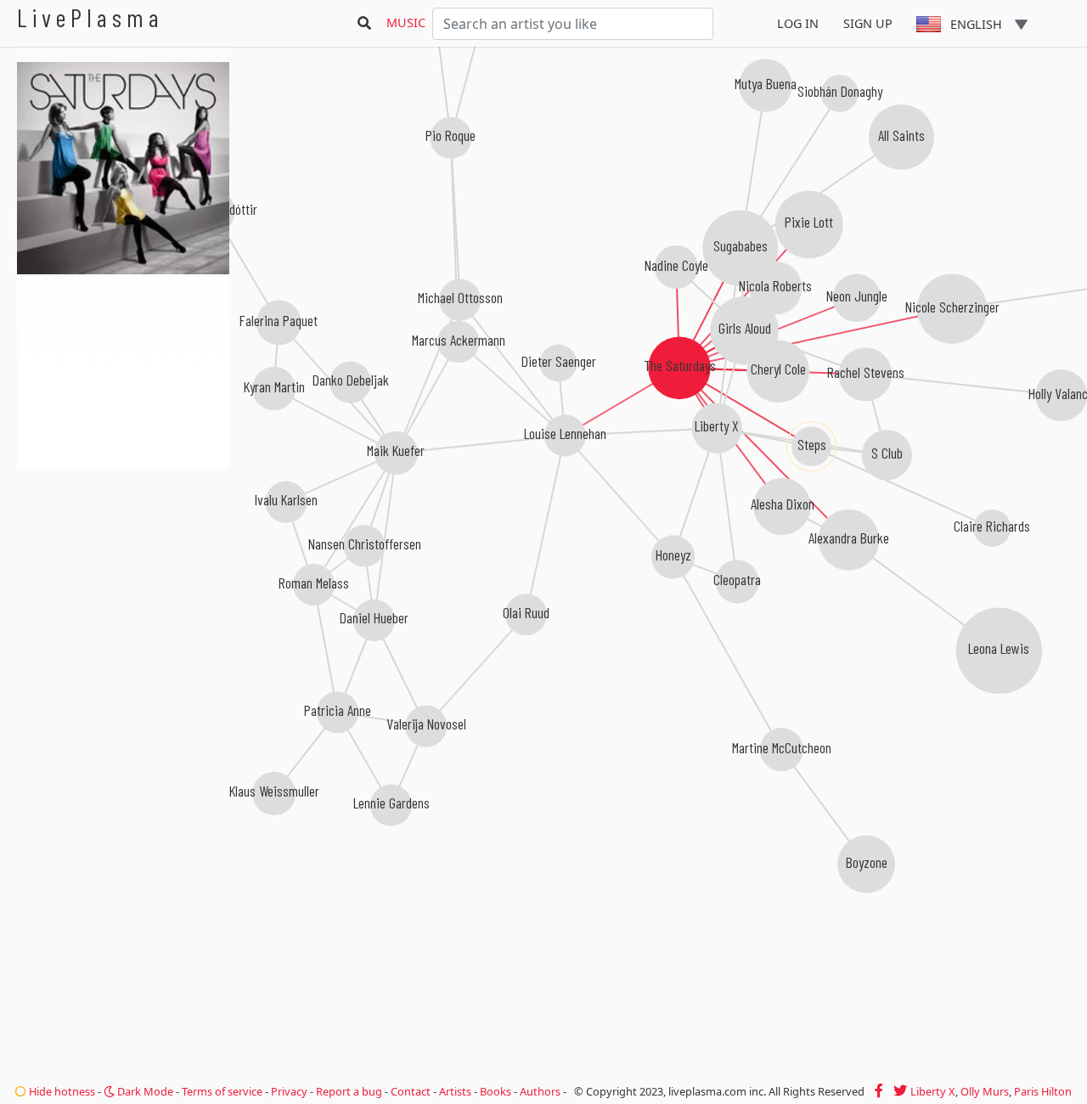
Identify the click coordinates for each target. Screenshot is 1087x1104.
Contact (411, 1091)
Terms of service (222, 1091)
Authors (540, 1091)
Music (405, 22)
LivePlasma (90, 17)
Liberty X (932, 1091)
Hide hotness (60, 1091)
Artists (455, 1091)
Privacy (289, 1091)
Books (495, 1091)
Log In (798, 23)
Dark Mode (144, 1091)
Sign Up (868, 23)
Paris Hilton (1043, 1091)
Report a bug (349, 1091)
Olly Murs (984, 1091)
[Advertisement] (123, 560)
